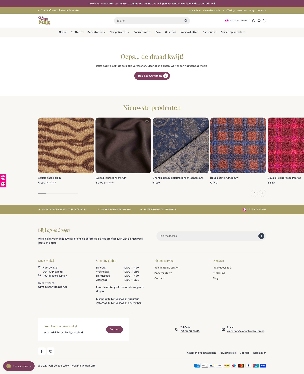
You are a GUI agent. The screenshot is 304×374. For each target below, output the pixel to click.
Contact (261, 10)
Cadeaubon (194, 10)
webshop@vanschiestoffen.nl (245, 331)
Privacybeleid (228, 352)
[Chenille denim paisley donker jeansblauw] (181, 146)
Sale (158, 32)
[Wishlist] (259, 20)
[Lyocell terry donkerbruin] (123, 146)
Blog (251, 10)
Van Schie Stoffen (59, 365)
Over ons (242, 10)
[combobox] (152, 20)
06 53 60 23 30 (190, 331)
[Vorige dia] (254, 193)
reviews (86, 10)
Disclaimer (259, 352)
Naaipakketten (189, 32)
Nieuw (62, 32)
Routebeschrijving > (55, 275)
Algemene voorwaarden (201, 352)
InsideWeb (83, 365)
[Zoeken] (185, 20)
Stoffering (229, 10)
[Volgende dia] (262, 193)
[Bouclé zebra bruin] (66, 146)
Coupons (170, 32)
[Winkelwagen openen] (265, 20)
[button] (90, 122)
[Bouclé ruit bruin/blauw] (238, 146)
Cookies (245, 352)
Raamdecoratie (211, 10)
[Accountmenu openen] (253, 20)
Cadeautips (209, 32)
